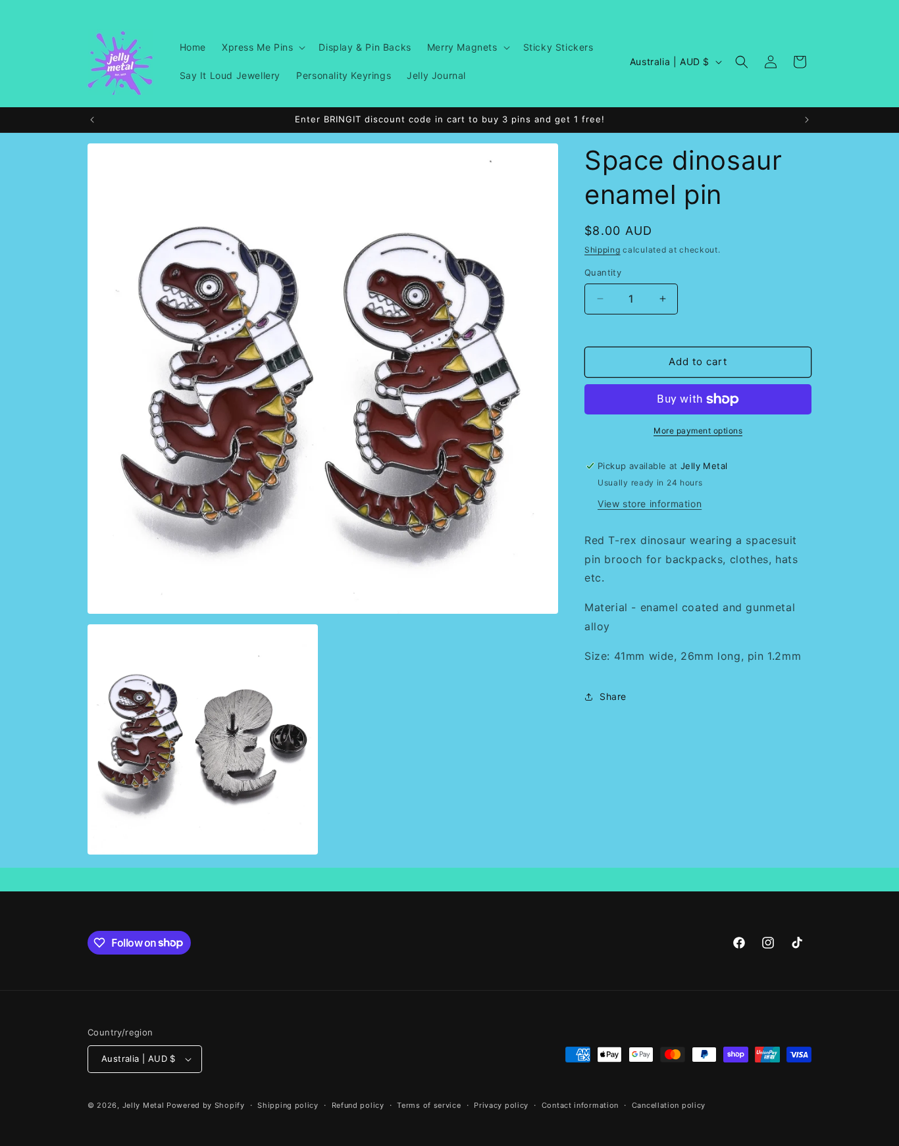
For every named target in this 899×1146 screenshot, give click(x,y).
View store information (650, 503)
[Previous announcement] (92, 119)
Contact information (580, 1105)
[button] (262, 47)
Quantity (602, 272)
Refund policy (358, 1105)
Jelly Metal (143, 1105)
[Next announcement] (806, 119)
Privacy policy (501, 1105)
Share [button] (613, 696)
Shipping (602, 250)
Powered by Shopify (206, 1105)
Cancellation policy (669, 1105)
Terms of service (429, 1105)
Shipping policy (288, 1105)
